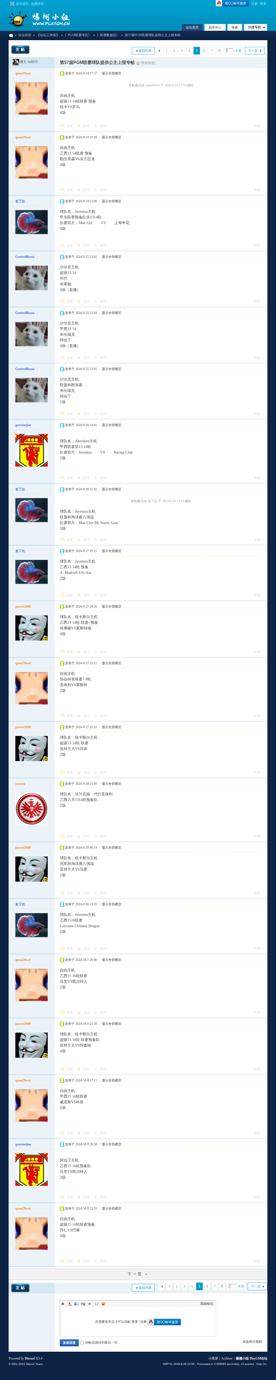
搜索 (235, 27)
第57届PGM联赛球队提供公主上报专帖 (153, 35)
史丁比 (20, 201)
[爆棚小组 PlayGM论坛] (49, 19)
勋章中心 (215, 27)
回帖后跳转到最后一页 (101, 1342)
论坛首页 (192, 27)
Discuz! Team (34, 1363)
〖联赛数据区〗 (108, 35)
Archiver (227, 1358)
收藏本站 (37, 4)
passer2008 (23, 606)
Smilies (103, 1303)
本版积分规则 (252, 1342)
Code (96, 1303)
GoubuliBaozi (24, 257)
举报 (257, 126)
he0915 (32, 62)
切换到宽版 (12, 3)
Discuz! (30, 1358)
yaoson (20, 784)
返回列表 (145, 51)
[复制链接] (148, 63)
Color (69, 1303)
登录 (263, 4)
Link (83, 1303)
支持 (87, 126)
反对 (103, 126)
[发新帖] (20, 50)
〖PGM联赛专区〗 (78, 35)
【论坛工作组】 (48, 35)
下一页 (253, 51)
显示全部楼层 (111, 73)
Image (76, 1303)
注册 (254, 4)
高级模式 (206, 1304)
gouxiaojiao (23, 425)
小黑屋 (213, 1358)
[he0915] (16, 62)
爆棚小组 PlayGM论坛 (11, 35)
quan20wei (22, 73)
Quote (89, 1303)
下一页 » (138, 1274)
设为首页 (22, 4)
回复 (70, 126)
